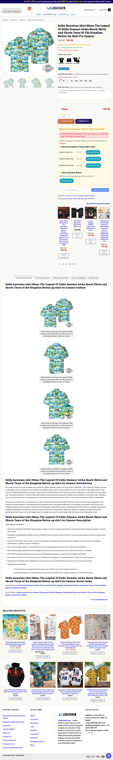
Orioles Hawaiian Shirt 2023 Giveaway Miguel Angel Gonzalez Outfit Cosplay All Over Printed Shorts (70, 645)
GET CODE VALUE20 (93, 165)
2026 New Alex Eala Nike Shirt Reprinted (77, 223)
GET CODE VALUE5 (93, 152)
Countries (34, 719)
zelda (74, 198)
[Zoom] (5, 73)
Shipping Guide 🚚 (37, 741)
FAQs (73, 14)
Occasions (34, 734)
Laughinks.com (64, 720)
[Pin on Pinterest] (70, 264)
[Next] (51, 49)
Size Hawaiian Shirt (65, 74)
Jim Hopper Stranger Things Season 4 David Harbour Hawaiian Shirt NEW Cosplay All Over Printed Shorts (97, 645)
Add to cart (67, 121)
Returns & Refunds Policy (13, 748)
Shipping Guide (49, 14)
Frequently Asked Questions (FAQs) (14, 717)
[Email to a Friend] (66, 264)
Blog (32, 745)
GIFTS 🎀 (33, 738)
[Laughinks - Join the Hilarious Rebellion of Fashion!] (56, 8)
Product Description (23, 278)
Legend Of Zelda (67, 198)
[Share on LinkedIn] (73, 264)
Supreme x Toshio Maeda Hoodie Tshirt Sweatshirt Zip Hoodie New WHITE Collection (70, 691)
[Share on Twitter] (63, 264)
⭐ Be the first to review (100, 190)
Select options (64, 256)
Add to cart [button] (77, 236)
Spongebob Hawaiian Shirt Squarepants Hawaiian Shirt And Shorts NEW (15, 644)
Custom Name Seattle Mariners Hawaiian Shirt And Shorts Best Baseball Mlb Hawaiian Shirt (42, 691)
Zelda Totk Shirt (89, 198)
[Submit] (29, 8)
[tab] (24, 278)
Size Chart (7, 725)
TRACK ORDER (8, 729)
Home (5, 20)
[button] (39, 652)
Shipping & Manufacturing (13, 722)
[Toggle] (54, 716)
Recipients (34, 723)
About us (6, 733)
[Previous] (6, 49)
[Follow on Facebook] (87, 733)
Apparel (22, 20)
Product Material (42, 278)
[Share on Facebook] (59, 264)
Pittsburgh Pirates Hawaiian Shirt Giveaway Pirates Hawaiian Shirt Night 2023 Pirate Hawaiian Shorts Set (97, 692)
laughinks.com (101, 599)
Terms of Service (9, 740)
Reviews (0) (93, 278)
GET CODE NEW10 (66, 180)
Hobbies (33, 730)
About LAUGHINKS (78, 278)
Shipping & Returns (60, 278)
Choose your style (65, 54)
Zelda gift (80, 198)
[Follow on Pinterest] (92, 733)
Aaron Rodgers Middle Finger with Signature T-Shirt (91, 225)
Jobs (32, 727)
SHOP (39, 14)
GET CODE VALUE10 (93, 159)
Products (13, 20)
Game (87, 195)
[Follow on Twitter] (89, 733)
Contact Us (64, 14)
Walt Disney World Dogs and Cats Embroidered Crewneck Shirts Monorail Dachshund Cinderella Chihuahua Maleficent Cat (104, 231)
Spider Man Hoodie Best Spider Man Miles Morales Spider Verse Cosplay (15, 691)
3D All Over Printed (35, 20)
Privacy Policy (9, 744)
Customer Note (63, 87)
